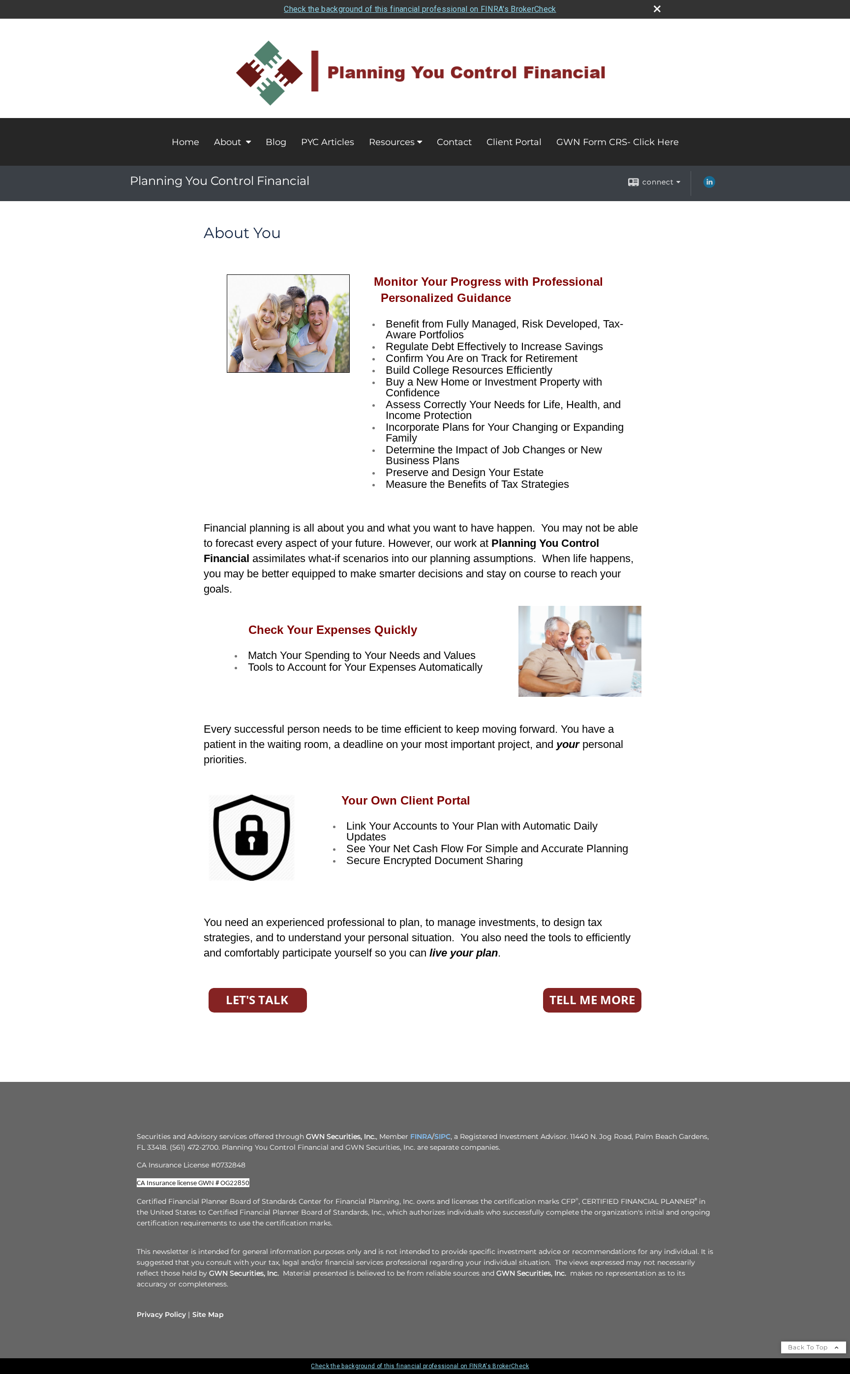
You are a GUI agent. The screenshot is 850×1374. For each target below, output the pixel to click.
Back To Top (809, 1347)
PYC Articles (327, 142)
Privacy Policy (161, 1314)
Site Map (208, 1314)
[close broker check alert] (657, 9)
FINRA (421, 1136)
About (228, 142)
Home (185, 142)
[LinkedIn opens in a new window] (709, 185)
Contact (454, 142)
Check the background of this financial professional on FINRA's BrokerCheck (420, 9)
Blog (276, 142)
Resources (392, 142)
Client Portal (514, 142)
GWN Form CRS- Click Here (617, 142)
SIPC (442, 1136)
